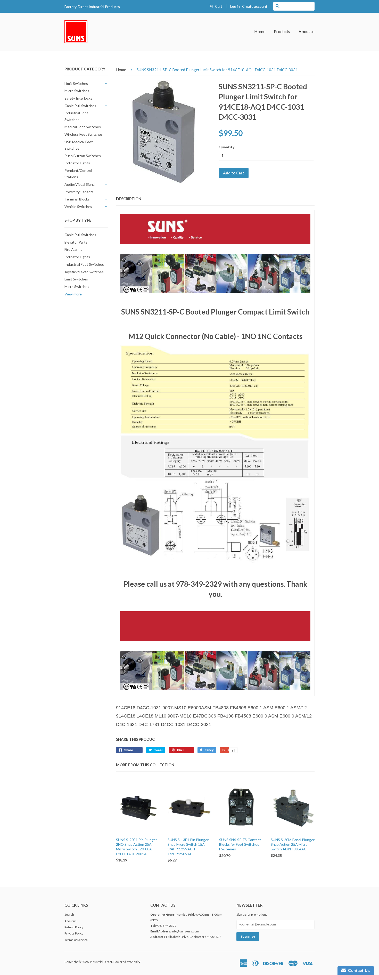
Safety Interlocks (78, 98)
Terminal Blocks (77, 199)
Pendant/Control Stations (78, 173)
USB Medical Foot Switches (78, 145)
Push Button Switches (82, 156)
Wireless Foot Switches (83, 134)
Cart (218, 6)
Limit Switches (76, 83)
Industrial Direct (101, 962)
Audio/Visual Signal (79, 184)
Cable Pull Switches (80, 105)
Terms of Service (76, 940)
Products (282, 31)
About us (307, 31)
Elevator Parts (75, 242)
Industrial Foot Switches (76, 116)
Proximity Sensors (79, 192)
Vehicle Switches (78, 206)
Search (69, 914)
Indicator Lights (77, 163)
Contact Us (358, 970)
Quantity (226, 147)
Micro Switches (76, 90)
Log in (235, 6)
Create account (254, 6)
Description (128, 198)
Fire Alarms (73, 249)
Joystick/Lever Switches (84, 272)
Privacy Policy (73, 933)
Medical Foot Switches (82, 127)
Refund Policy (73, 927)
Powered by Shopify (126, 962)
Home (259, 31)
